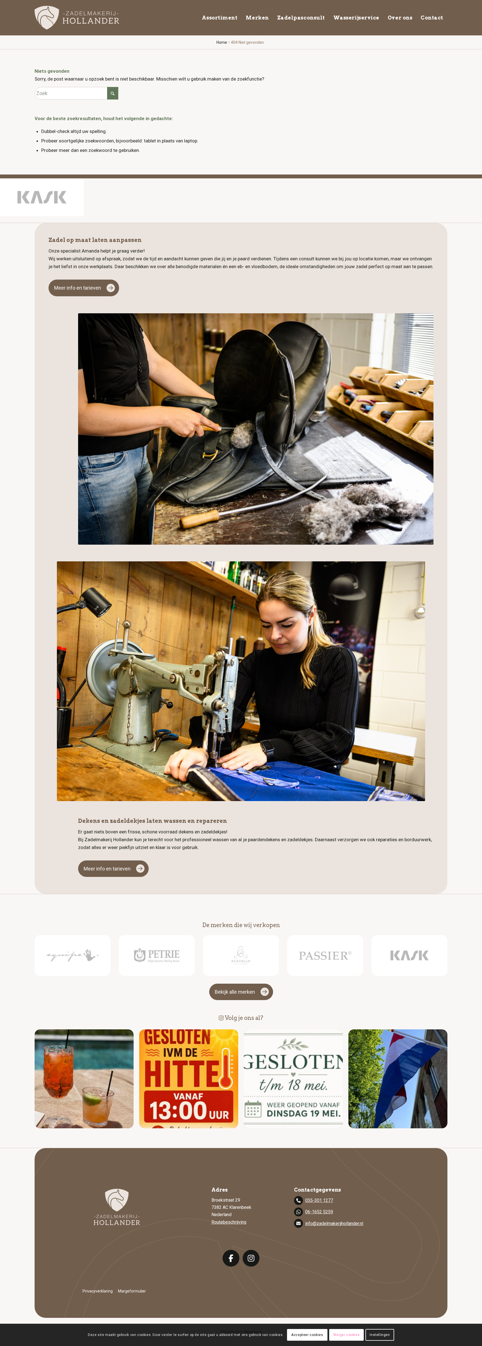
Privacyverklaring (98, 1291)
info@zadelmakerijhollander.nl (334, 1223)
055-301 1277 (319, 1200)
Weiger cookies (346, 1335)
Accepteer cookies (307, 1335)
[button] (84, 1078)
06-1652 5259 (319, 1211)
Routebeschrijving (228, 1222)
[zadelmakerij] (77, 17)
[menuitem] (220, 17)
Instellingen (380, 1335)
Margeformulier (132, 1291)
